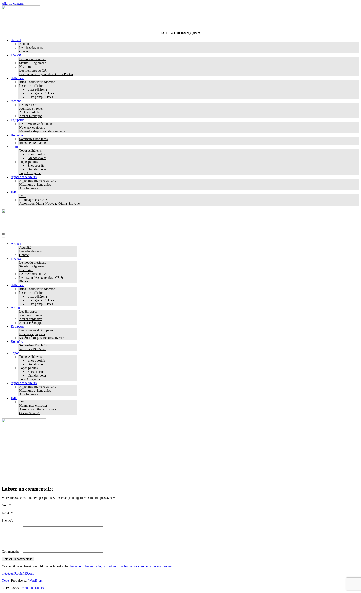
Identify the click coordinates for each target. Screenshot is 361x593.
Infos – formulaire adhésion (37, 82)
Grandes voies (37, 158)
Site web (7, 520)
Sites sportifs (36, 165)
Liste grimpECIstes (40, 97)
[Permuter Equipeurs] (75, 326)
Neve (5, 580)
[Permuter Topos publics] (75, 368)
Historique (26, 66)
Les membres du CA (33, 70)
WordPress (35, 580)
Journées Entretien (31, 108)
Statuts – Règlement (32, 63)
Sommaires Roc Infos (33, 139)
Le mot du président (32, 59)
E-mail (7, 513)
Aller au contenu (13, 3)
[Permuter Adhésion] (75, 285)
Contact (24, 51)
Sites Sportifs (36, 154)
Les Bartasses (28, 104)
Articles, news (28, 188)
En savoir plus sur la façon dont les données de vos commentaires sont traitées (121, 566)
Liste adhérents (37, 89)
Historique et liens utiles (35, 184)
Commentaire (12, 551)
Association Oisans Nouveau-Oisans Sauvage (49, 203)
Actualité (25, 44)
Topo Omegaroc (30, 173)
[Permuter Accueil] (75, 244)
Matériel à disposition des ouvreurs (42, 131)
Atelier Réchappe (30, 116)
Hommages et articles (33, 200)
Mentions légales (33, 587)
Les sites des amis (31, 47)
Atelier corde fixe (30, 112)
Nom (6, 505)
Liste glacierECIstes (41, 93)
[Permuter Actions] (75, 308)
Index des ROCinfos (32, 142)
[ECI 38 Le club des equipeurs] (21, 25)
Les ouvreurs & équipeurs (36, 123)
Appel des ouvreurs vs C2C (37, 181)
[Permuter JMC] (75, 398)
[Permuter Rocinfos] (75, 342)
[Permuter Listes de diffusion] (75, 293)
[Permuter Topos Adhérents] (75, 357)
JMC (22, 196)
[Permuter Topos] (75, 353)
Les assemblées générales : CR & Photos (46, 74)
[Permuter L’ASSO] (75, 259)
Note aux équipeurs (32, 127)
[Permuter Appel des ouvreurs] (75, 383)
